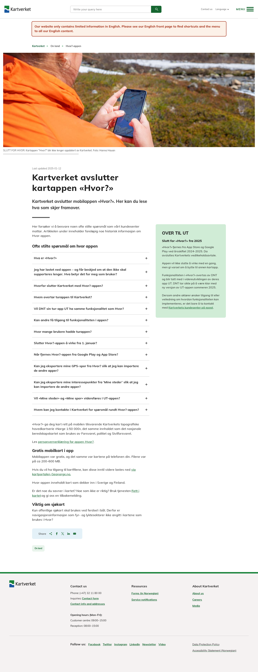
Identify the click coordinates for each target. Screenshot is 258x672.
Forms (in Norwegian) (144, 593)
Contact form (90, 598)
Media (196, 605)
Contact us (206, 9)
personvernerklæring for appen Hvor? (66, 442)
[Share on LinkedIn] (68, 533)
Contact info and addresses (87, 604)
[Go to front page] (17, 9)
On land (38, 548)
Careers (197, 599)
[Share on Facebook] (56, 533)
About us (198, 593)
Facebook (94, 644)
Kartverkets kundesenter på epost (190, 307)
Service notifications (144, 599)
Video (162, 644)
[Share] (50, 533)
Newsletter (149, 644)
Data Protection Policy (206, 644)
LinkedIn (135, 644)
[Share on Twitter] (62, 533)
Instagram (120, 644)
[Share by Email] (74, 533)
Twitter (107, 644)
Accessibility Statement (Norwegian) (214, 650)
